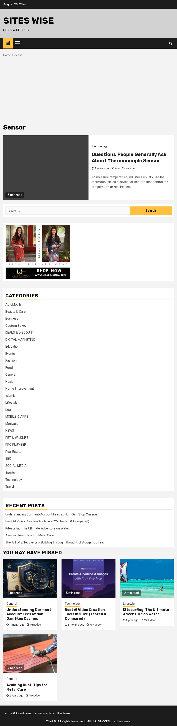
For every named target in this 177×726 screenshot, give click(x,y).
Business (11, 318)
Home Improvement (19, 388)
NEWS (9, 430)
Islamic (10, 396)
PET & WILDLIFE (16, 438)
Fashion (11, 360)
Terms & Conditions (17, 713)
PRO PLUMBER (15, 445)
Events (10, 354)
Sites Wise (28, 20)
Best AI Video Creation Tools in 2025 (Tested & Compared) (47, 521)
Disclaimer (64, 713)
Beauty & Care (15, 312)
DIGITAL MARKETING (20, 340)
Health (9, 382)
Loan (9, 410)
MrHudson (36, 624)
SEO (8, 459)
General (10, 374)
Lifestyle (11, 402)
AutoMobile (13, 304)
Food (9, 368)
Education (12, 346)
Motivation (12, 424)
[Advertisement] (88, 89)
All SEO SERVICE (99, 721)
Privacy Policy (44, 713)
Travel (9, 487)
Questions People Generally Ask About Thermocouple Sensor (129, 157)
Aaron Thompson (124, 168)
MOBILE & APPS (16, 416)
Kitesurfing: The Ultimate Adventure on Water (37, 528)
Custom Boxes (16, 326)
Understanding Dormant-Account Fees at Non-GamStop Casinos (51, 514)
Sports (10, 473)
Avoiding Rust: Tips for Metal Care (29, 535)
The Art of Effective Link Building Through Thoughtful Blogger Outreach (55, 542)
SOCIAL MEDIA (16, 466)
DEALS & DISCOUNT (19, 332)
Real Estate (13, 452)
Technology (99, 146)
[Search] (170, 43)
